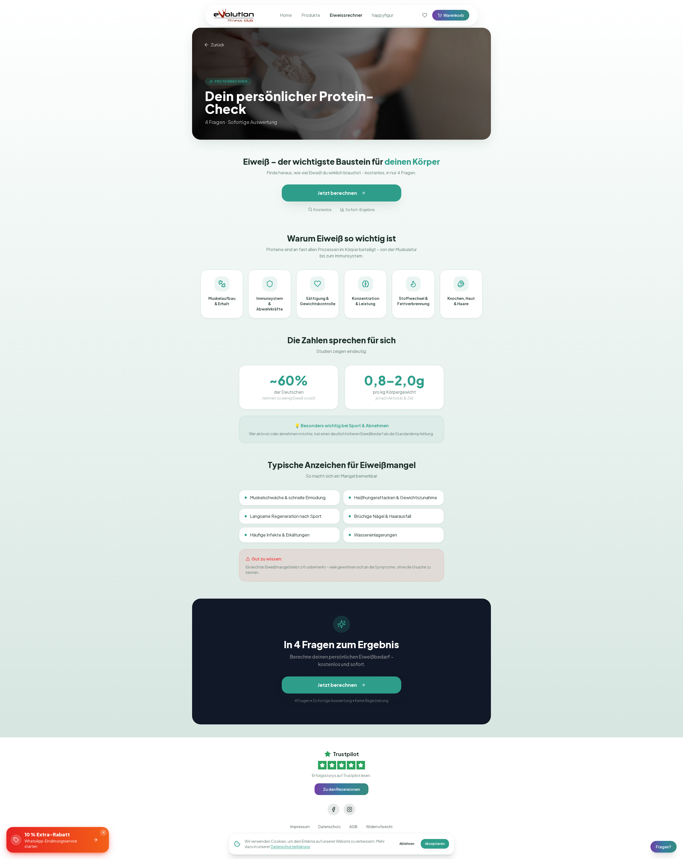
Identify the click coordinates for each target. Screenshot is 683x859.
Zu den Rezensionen (341, 789)
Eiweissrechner (346, 15)
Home (286, 15)
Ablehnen (406, 844)
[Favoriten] (424, 15)
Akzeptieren (435, 844)
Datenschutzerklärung (290, 846)
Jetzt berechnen (337, 193)
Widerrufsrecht (379, 826)
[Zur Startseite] (234, 15)
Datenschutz (329, 826)
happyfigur (382, 15)
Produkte (310, 15)
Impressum (300, 826)
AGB (353, 826)
